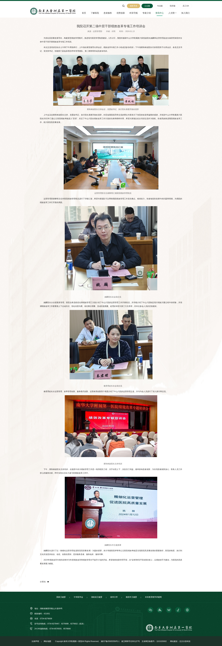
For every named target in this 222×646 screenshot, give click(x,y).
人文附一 (172, 13)
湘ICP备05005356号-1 (110, 641)
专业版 (160, 6)
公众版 (147, 6)
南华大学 (114, 597)
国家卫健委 (61, 597)
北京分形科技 (184, 641)
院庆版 (172, 6)
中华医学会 (78, 597)
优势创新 (121, 13)
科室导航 (134, 13)
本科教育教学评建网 (153, 597)
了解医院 (95, 13)
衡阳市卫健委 (131, 597)
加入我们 (185, 13)
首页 (84, 13)
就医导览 (133, 6)
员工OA (186, 6)
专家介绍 (146, 13)
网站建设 (173, 641)
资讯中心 (159, 13)
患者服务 (108, 13)
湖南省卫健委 (96, 597)
